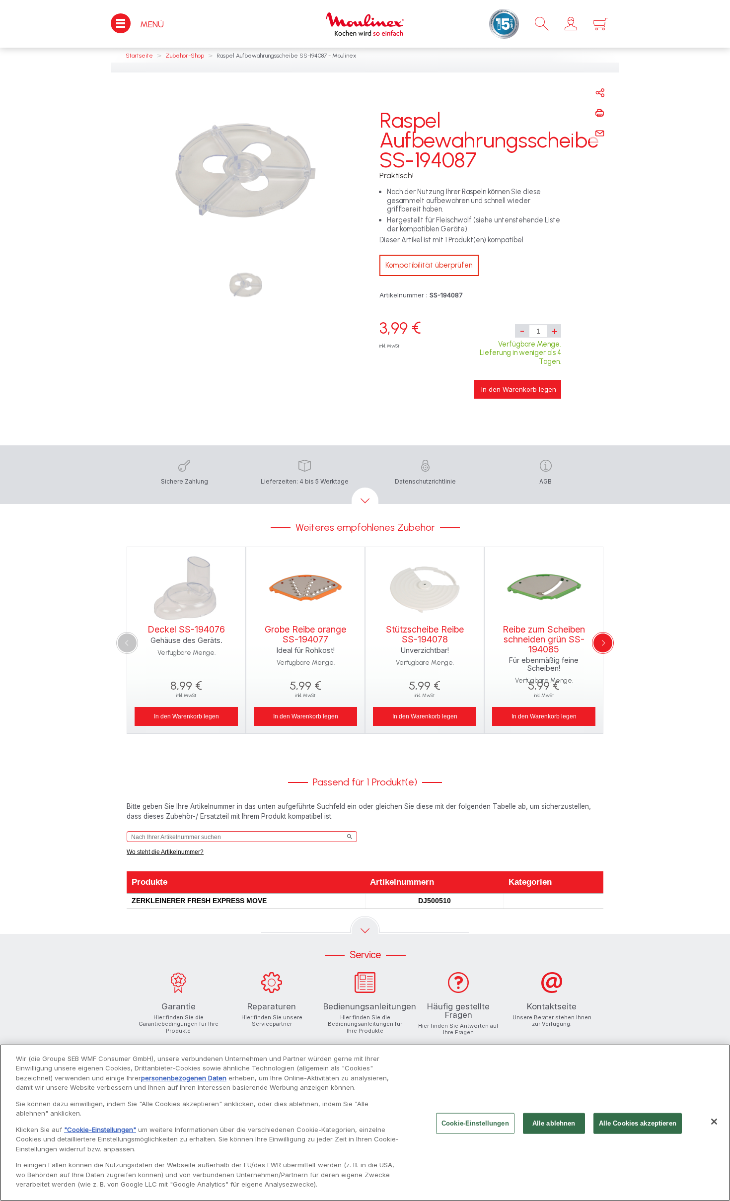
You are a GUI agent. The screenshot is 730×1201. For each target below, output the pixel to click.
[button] (571, 24)
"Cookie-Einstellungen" (100, 1129)
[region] (365, 1122)
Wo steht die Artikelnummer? (165, 851)
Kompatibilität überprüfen (429, 265)
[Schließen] (714, 1121)
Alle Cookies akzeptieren (637, 1123)
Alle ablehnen (554, 1123)
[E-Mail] (600, 133)
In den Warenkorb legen (518, 389)
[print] (600, 113)
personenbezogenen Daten (183, 1078)
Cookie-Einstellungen (475, 1123)
